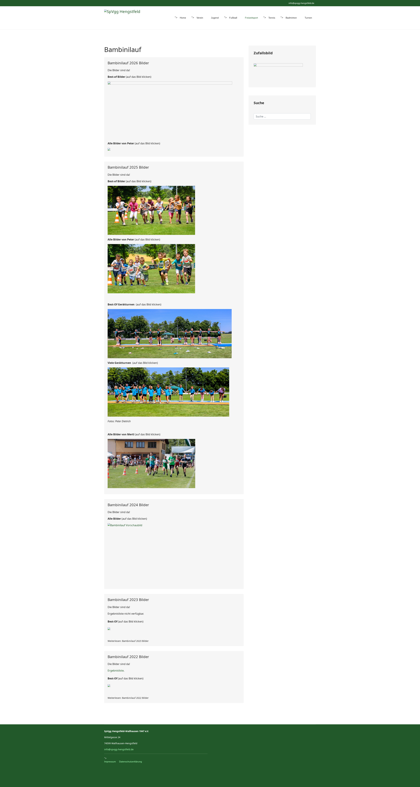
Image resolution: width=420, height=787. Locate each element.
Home (183, 17)
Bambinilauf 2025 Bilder (128, 167)
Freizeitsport (251, 17)
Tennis (271, 17)
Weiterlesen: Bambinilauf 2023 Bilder (128, 640)
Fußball (233, 17)
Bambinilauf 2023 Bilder (128, 599)
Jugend (215, 17)
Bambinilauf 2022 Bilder (128, 656)
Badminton (291, 17)
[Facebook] (105, 3)
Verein (200, 17)
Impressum (110, 761)
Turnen (308, 17)
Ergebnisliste (116, 670)
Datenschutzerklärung (130, 761)
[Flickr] (115, 3)
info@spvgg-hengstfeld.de (301, 3)
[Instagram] (110, 3)
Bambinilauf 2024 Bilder (128, 504)
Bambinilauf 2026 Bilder (128, 62)
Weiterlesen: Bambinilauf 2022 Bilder (128, 697)
